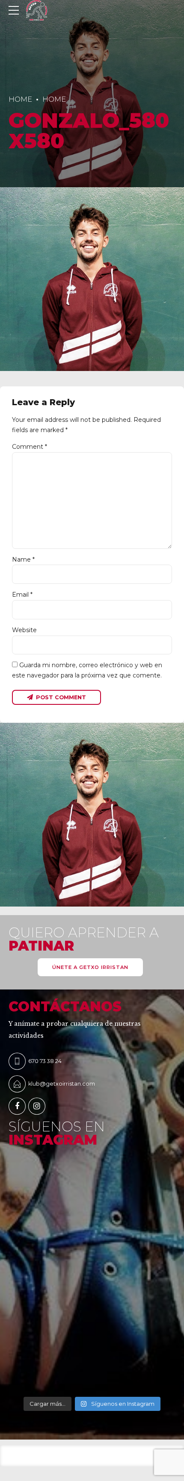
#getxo (19, 1288)
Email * (22, 594)
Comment (29, 446)
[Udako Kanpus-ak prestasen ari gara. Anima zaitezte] (92, 1193)
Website (24, 630)
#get (15, 1343)
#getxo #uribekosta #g (41, 1233)
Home (20, 99)
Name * (23, 559)
